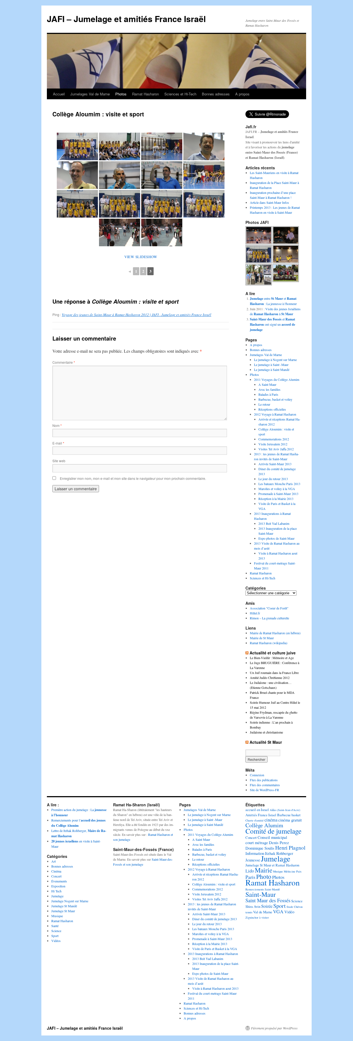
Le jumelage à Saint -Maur (271, 364)
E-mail (58, 443)
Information (254, 853)
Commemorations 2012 (273, 439)
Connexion (257, 775)
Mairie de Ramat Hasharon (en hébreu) (275, 633)
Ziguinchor (251, 917)
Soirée (266, 906)
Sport (54, 935)
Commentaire (63, 362)
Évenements (59, 881)
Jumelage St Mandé (64, 906)
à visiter (264, 917)
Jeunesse (252, 860)
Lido (249, 871)
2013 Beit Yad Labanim (273, 523)
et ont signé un (272, 324)
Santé (54, 926)
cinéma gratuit (290, 820)
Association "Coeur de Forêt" (269, 608)
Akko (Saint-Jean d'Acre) (285, 810)
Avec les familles (269, 389)
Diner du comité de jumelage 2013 (214, 919)
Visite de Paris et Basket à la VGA (214, 948)
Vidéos (56, 940)
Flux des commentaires (265, 785)
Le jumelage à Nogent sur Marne (275, 359)
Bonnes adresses (216, 94)
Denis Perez (279, 842)
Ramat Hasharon (145, 94)
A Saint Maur (267, 384)
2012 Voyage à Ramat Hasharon (275, 414)
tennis (248, 912)
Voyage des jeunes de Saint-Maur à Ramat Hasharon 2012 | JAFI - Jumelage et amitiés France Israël (136, 314)
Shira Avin (252, 906)
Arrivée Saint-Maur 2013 (275, 464)
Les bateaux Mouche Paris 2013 (279, 483)
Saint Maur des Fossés (267, 900)
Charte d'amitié (254, 820)
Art (53, 861)
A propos (242, 94)
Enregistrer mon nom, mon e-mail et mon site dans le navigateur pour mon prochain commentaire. (133, 478)
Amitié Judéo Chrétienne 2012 (270, 677)
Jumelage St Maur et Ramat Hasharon (272, 865)
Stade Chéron (295, 907)
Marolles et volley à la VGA (276, 488)
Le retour (264, 404)
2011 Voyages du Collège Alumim (276, 379)
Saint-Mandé (272, 889)
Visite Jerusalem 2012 (272, 444)
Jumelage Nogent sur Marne (69, 901)
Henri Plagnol (290, 847)
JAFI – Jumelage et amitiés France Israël (126, 19)
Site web (58, 460)
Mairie (263, 870)
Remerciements (254, 889)
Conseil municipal (272, 837)
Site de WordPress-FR (264, 790)
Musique (57, 916)
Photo (263, 876)
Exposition (58, 886)
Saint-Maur (260, 894)
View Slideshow (140, 256)
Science (56, 930)
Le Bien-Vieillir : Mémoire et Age (272, 657)
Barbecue (284, 814)
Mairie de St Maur (262, 638)
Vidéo (289, 911)
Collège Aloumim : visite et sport (213, 884)
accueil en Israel (257, 809)
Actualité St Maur (266, 742)
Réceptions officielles (272, 409)
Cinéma (56, 871)
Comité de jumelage (273, 831)
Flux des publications (264, 780)
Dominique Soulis (259, 848)
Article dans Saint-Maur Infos (269, 202)
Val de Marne (262, 911)
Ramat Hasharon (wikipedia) (268, 643)
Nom (57, 425)
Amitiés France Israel (260, 814)
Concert (56, 876)
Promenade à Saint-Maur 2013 (278, 493)
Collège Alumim (264, 825)
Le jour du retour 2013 (273, 479)
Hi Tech (56, 891)
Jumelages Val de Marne (90, 94)
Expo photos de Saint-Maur (276, 538)
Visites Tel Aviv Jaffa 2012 (276, 449)
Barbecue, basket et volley (275, 399)
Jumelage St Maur (63, 911)
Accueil (59, 94)
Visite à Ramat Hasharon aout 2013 (215, 988)
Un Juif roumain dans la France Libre (274, 672)
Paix (298, 871)
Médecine (289, 871)
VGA (278, 911)
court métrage (256, 842)
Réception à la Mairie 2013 (275, 498)
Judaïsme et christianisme (266, 732)
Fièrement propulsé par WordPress (274, 1028)
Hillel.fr (255, 613)
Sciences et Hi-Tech (180, 94)
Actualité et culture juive (273, 652)
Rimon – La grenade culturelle (269, 618)
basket (296, 814)
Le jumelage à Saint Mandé (271, 369)
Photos (121, 94)
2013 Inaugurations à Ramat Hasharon (213, 953)
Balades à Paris (268, 394)
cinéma (270, 820)
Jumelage (57, 896)
